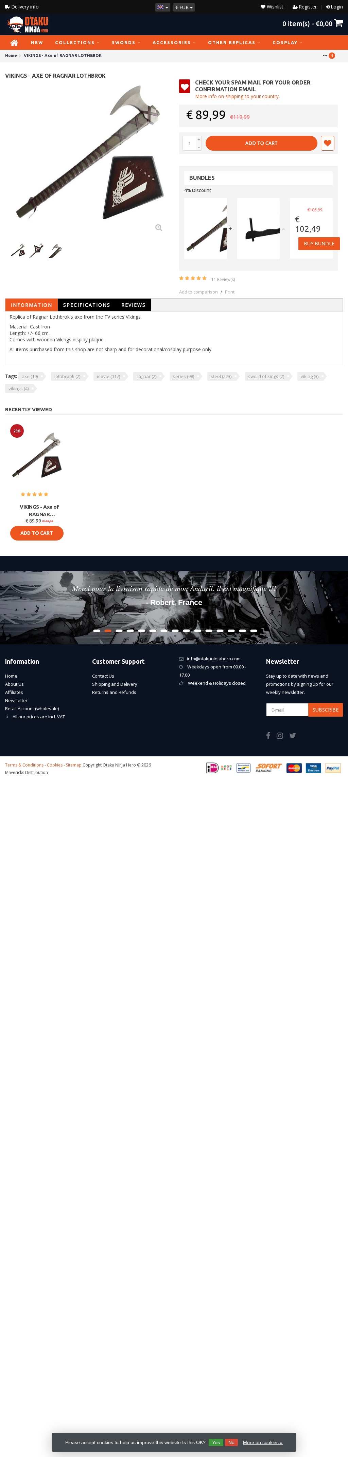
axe (30, 376)
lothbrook (67, 376)
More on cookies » (263, 1442)
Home (11, 676)
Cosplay (285, 42)
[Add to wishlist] (327, 143)
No (231, 1442)
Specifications (86, 305)
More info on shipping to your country (237, 96)
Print (229, 292)
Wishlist (274, 6)
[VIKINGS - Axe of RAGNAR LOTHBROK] (89, 158)
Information (31, 305)
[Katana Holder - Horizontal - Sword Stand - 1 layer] (258, 228)
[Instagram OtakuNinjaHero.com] (283, 737)
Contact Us (103, 676)
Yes (216, 1442)
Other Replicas (232, 42)
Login (337, 6)
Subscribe (325, 709)
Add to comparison (198, 292)
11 (223, 279)
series (183, 376)
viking (309, 376)
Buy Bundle (319, 243)
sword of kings (266, 376)
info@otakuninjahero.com (214, 659)
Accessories (172, 42)
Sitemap (74, 765)
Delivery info (24, 6)
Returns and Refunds (114, 692)
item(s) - (307, 23)
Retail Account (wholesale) (32, 708)
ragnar (146, 376)
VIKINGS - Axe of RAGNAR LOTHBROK (39, 511)
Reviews (133, 305)
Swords (124, 42)
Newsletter (16, 700)
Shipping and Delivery (114, 684)
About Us (14, 684)
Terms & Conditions (24, 765)
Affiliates (14, 692)
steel (221, 376)
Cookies (55, 765)
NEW (37, 42)
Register (308, 6)
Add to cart (261, 143)
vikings (18, 388)
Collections (75, 42)
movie (108, 376)
